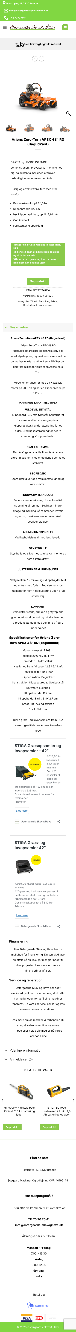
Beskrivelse (19, 327)
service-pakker (46, 1004)
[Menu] (5, 27)
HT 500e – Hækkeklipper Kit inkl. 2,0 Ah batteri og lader (19, 1111)
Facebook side (38, 1036)
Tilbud (33, 301)
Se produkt (38, 281)
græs (24, 720)
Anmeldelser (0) (21, 1059)
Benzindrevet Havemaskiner (38, 305)
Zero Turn (43, 301)
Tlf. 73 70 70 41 (39, 1219)
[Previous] (2, 1107)
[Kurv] (65, 27)
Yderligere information (26, 1050)
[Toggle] (6, 327)
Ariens (54, 301)
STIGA (59, 720)
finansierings (33, 970)
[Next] (73, 1107)
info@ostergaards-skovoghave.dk (39, 1225)
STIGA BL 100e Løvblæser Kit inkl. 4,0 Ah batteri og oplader (57, 1111)
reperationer (47, 1009)
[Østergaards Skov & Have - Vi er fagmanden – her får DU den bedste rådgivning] (33, 27)
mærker (38, 1020)
